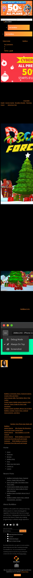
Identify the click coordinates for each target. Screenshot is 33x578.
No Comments (8, 44)
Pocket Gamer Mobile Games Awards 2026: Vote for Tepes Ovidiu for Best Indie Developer (17, 404)
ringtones (7, 441)
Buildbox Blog (11, 459)
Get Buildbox (13, 27)
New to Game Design (15, 541)
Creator (11, 536)
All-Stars (9, 457)
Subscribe (23, 531)
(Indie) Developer (14, 539)
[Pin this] (12, 51)
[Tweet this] (6, 51)
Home (8, 452)
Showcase (10, 454)
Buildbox (25, 41)
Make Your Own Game (13, 464)
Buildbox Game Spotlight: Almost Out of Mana (18, 408)
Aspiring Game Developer (16, 534)
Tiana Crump (6, 41)
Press (8, 461)
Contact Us (10, 466)
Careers (9, 469)
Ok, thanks (17, 575)
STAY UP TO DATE (7, 528)
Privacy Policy (24, 572)
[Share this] (4, 51)
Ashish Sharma (8, 428)
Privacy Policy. (22, 554)
